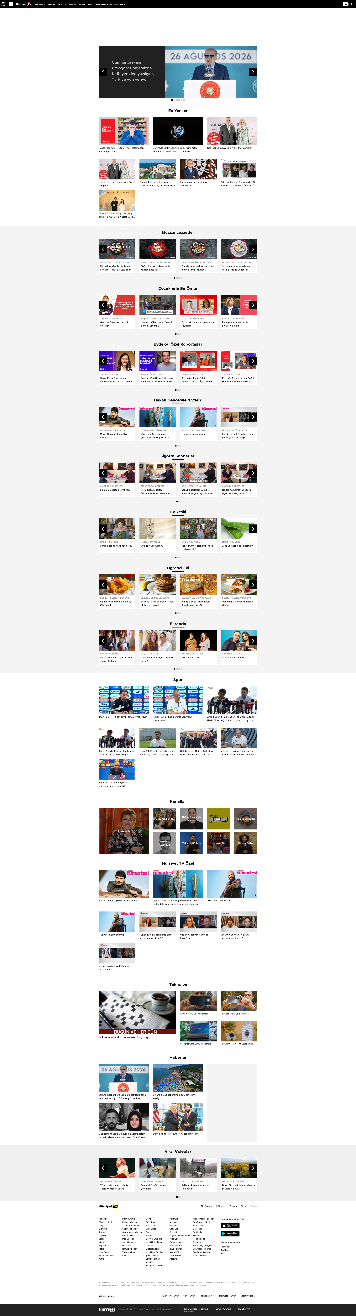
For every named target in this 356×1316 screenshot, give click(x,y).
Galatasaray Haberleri (132, 1232)
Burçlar (173, 1226)
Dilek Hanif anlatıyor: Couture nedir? (157, 659)
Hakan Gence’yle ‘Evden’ (178, 400)
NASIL (103, 263)
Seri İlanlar (197, 1232)
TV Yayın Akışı (176, 1242)
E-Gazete (197, 1229)
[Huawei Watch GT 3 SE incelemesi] (239, 1041)
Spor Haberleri (129, 1242)
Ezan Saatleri (176, 1246)
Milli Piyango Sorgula (202, 1246)
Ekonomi (103, 1229)
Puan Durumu (128, 1219)
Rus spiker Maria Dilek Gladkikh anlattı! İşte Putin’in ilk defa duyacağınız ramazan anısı (197, 380)
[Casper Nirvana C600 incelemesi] (198, 1041)
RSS (223, 1254)
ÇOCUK (185, 319)
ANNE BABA (198, 319)
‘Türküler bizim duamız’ (194, 434)
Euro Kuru (150, 1226)
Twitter (224, 1250)
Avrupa (102, 1232)
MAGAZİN (120, 430)
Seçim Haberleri (129, 1229)
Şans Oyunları (152, 1256)
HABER (159, 1182)
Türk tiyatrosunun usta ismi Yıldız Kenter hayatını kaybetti (115, 1187)
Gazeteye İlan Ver (248, 1296)
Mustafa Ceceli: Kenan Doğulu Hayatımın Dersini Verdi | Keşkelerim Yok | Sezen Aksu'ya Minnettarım (238, 380)
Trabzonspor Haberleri (203, 1219)
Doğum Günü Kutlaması (180, 1236)
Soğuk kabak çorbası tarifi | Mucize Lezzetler (156, 268)
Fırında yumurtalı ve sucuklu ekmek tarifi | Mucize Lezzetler (197, 268)
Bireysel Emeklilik (154, 1239)
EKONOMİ (201, 486)
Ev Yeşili (178, 512)
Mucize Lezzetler (178, 233)
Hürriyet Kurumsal (223, 1309)
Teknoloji (197, 1242)
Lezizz (125, 1256)
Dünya (102, 1226)
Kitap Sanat (175, 1229)
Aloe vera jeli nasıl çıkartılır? (237, 546)
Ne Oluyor (62, 4)
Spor (178, 680)
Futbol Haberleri (129, 1222)
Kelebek (173, 1232)
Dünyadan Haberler (202, 1249)
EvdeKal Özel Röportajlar (178, 344)
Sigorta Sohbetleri (178, 456)
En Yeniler (178, 111)
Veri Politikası (199, 1239)
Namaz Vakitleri (129, 1249)
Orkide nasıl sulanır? (152, 546)
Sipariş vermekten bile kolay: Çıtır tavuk (116, 603)
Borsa (148, 1232)
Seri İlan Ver (189, 1296)
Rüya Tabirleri (176, 1249)
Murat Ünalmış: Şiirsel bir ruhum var (113, 436)
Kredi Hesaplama (154, 1242)
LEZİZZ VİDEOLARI (119, 598)
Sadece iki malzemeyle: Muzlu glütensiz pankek (157, 603)
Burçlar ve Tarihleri (201, 1252)
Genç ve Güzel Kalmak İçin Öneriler (114, 324)
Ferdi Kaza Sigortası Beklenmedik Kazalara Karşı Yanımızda (156, 492)
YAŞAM (104, 319)
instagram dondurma (155, 1266)
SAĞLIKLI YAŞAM (160, 319)
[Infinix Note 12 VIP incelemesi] (198, 1011)
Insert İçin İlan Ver (170, 1296)
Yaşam (82, 4)
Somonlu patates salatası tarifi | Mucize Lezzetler (236, 268)
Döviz (148, 1219)
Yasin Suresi (175, 1256)
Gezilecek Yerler (106, 1256)
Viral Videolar (178, 1152)
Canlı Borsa (151, 1229)
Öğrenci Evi (178, 568)
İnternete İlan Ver (227, 1296)
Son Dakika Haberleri (202, 1222)
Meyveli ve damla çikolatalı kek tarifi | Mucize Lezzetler (115, 268)
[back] (11, 4)
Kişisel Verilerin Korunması (196, 1309)
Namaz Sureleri (200, 1256)
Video (101, 1242)
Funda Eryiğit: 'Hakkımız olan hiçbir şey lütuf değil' (238, 436)
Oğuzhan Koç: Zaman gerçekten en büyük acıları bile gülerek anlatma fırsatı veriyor (156, 436)
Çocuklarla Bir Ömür (178, 289)
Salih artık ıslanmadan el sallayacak (195, 1187)
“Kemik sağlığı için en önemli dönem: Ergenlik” (156, 324)
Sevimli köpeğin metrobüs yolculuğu (155, 1187)
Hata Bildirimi (244, 1309)
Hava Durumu (105, 1252)
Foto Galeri (198, 1226)
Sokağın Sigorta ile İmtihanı (115, 490)
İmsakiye (150, 1262)
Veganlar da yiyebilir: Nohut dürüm (237, 603)
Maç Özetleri (128, 1239)
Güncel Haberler (106, 1222)
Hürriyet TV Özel (178, 863)
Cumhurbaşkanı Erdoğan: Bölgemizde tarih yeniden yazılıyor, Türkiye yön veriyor (133, 71)
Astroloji (103, 1259)
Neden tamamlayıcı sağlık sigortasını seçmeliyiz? (236, 492)
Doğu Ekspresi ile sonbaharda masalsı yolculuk (238, 1187)
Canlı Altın (150, 1246)
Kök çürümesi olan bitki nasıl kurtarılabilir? (197, 547)
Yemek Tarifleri (153, 1259)
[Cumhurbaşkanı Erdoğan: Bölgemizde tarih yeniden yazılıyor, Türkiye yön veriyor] (211, 72)
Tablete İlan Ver (206, 1296)
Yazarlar (102, 1249)
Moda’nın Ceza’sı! (191, 658)
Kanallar (178, 802)
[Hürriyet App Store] (230, 1226)
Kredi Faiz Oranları (154, 1252)
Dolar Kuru (127, 1246)
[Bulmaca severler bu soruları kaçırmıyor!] (137, 1034)
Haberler (51, 4)
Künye (196, 1236)
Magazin (102, 1236)
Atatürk (173, 1259)
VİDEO (24, 4)
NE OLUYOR (106, 430)
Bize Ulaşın (189, 1311)
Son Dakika (40, 4)
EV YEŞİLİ (114, 542)
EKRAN (114, 654)
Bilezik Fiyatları (153, 1249)
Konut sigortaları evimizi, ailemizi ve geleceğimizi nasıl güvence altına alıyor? (197, 492)
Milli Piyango (175, 1239)
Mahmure (174, 1219)
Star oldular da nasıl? (234, 658)
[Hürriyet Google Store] (230, 1234)
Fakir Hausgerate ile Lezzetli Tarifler (110, 4)
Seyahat (103, 1246)
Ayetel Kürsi (175, 1252)
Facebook (225, 1247)
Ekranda (178, 624)
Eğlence (72, 4)
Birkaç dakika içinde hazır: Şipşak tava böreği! (195, 603)
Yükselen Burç (128, 1252)
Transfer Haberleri (130, 1226)
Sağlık (101, 1239)
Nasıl (89, 4)
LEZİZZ (103, 598)
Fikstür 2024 (128, 1236)
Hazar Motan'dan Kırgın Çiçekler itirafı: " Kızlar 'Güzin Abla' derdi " (116, 380)
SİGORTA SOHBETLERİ (111, 486)
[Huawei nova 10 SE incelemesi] (239, 1011)
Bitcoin (149, 1236)
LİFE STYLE (116, 319)
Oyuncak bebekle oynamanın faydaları (197, 324)
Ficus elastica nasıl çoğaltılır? (116, 546)
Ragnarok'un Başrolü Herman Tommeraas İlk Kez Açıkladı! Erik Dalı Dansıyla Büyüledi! (157, 380)
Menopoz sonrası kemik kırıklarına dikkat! (235, 324)
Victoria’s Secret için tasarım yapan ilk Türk (116, 659)
